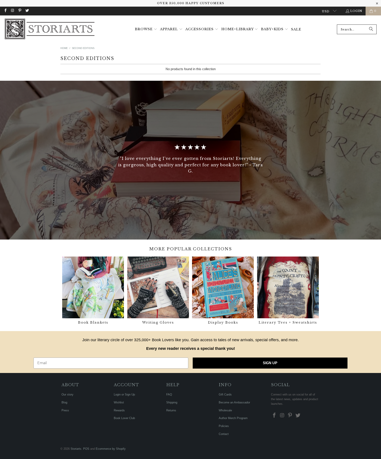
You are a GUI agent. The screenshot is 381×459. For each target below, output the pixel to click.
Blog (64, 402)
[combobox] (357, 29)
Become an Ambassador (234, 402)
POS (86, 448)
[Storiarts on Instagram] (12, 11)
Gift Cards (225, 394)
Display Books (223, 291)
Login (356, 11)
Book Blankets (93, 291)
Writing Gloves (158, 291)
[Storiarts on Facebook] (5, 11)
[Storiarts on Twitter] (27, 11)
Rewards (119, 410)
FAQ (169, 394)
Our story (67, 394)
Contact (224, 434)
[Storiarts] (49, 29)
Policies (224, 426)
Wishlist (119, 402)
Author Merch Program (233, 418)
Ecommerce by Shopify (111, 448)
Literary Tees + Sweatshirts (288, 291)
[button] (146, 29)
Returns (171, 410)
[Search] (371, 29)
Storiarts (76, 448)
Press (65, 410)
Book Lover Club (124, 418)
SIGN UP (270, 363)
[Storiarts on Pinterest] (20, 11)
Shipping (171, 402)
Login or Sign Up (124, 394)
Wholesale (225, 410)
